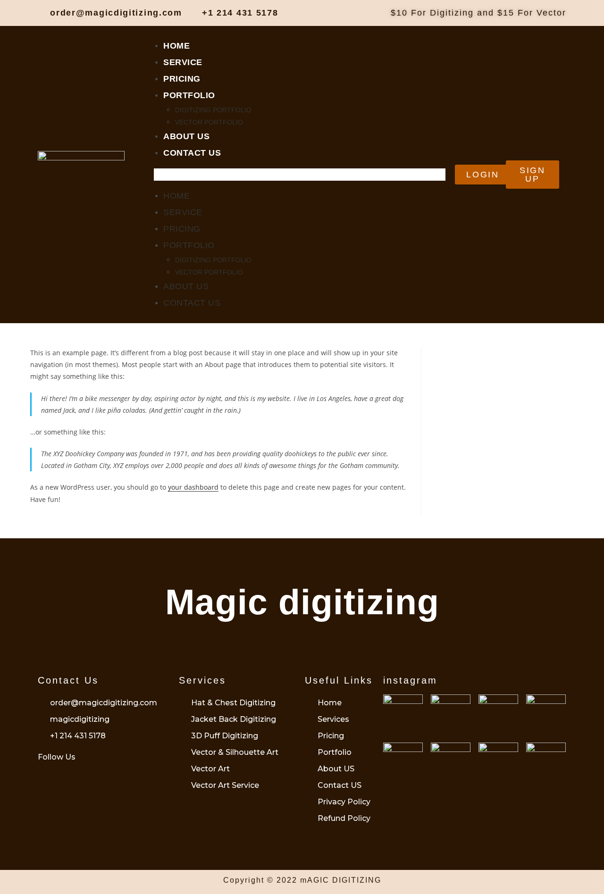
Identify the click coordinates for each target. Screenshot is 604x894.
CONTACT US (192, 153)
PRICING (182, 79)
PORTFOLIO (189, 95)
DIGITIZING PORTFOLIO (213, 110)
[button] (299, 174)
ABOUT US (186, 136)
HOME (176, 45)
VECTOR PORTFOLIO (209, 122)
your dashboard (193, 487)
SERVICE (182, 62)
